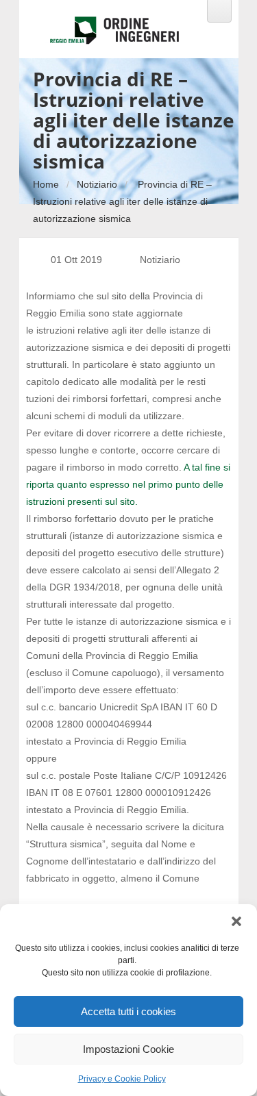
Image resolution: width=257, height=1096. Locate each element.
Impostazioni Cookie (128, 1049)
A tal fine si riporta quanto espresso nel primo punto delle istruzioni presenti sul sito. (128, 484)
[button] (236, 921)
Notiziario (97, 184)
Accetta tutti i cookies (128, 1011)
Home (46, 184)
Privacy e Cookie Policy (122, 1079)
